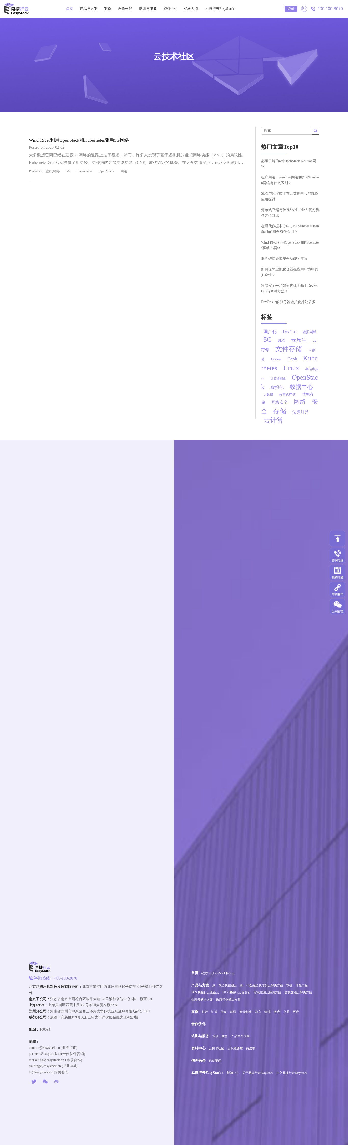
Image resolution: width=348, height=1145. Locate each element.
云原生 (298, 340)
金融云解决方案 (202, 999)
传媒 (224, 1012)
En (304, 9)
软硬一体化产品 (297, 985)
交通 (286, 1012)
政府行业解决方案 (228, 999)
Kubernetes (84, 171)
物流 (267, 1012)
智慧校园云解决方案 (267, 992)
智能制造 (245, 1012)
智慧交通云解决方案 (298, 992)
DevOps (289, 331)
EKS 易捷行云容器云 (236, 992)
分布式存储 (287, 394)
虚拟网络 (53, 171)
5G (68, 171)
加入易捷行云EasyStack (291, 1073)
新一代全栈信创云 (224, 985)
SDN (281, 340)
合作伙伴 (125, 9)
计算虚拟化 (278, 378)
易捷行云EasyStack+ (220, 9)
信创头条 (191, 9)
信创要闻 (215, 1060)
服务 (225, 1036)
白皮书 (250, 1048)
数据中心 (301, 387)
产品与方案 (89, 9)
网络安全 (279, 402)
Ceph (292, 358)
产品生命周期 (240, 1036)
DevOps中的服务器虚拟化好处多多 (288, 302)
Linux (291, 368)
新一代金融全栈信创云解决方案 (261, 985)
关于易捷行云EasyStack (257, 1073)
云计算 (274, 420)
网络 (123, 171)
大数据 (268, 394)
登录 (291, 9)
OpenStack (106, 171)
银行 (205, 1012)
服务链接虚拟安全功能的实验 (284, 259)
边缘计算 (300, 412)
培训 (215, 1036)
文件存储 (288, 349)
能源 (233, 1012)
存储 (279, 411)
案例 (107, 9)
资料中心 (170, 9)
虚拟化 (277, 387)
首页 (69, 9)
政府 (277, 1012)
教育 (258, 1012)
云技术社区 (216, 1048)
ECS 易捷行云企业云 (205, 992)
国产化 (270, 331)
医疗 (296, 1012)
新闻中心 (233, 1073)
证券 (214, 1012)
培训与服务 (148, 9)
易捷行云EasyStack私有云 (218, 973)
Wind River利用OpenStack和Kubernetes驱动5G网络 (79, 140)
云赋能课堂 (235, 1048)
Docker (276, 359)
